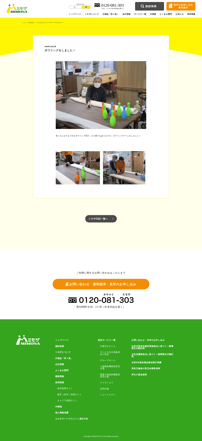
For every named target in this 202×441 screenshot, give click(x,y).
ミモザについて (92, 14)
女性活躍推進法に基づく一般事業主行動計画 (152, 355)
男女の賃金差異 (139, 374)
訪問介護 (104, 389)
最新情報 (59, 376)
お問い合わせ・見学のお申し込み (148, 340)
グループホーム (108, 360)
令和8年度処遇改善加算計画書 (146, 362)
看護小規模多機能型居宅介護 (110, 375)
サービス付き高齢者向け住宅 (110, 353)
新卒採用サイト (65, 388)
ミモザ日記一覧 (42, 22)
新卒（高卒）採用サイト (69, 394)
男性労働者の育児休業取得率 (146, 368)
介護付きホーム (108, 346)
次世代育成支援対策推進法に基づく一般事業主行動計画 (152, 347)
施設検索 (31, 22)
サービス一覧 (140, 14)
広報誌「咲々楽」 (111, 14)
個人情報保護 (61, 413)
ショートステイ (108, 395)
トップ (24, 22)
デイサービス (106, 383)
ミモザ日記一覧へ (98, 218)
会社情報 (126, 14)
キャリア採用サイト (67, 400)
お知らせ (179, 14)
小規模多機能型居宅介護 (110, 367)
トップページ (75, 14)
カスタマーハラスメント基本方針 (71, 419)
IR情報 (153, 14)
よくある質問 (166, 14)
